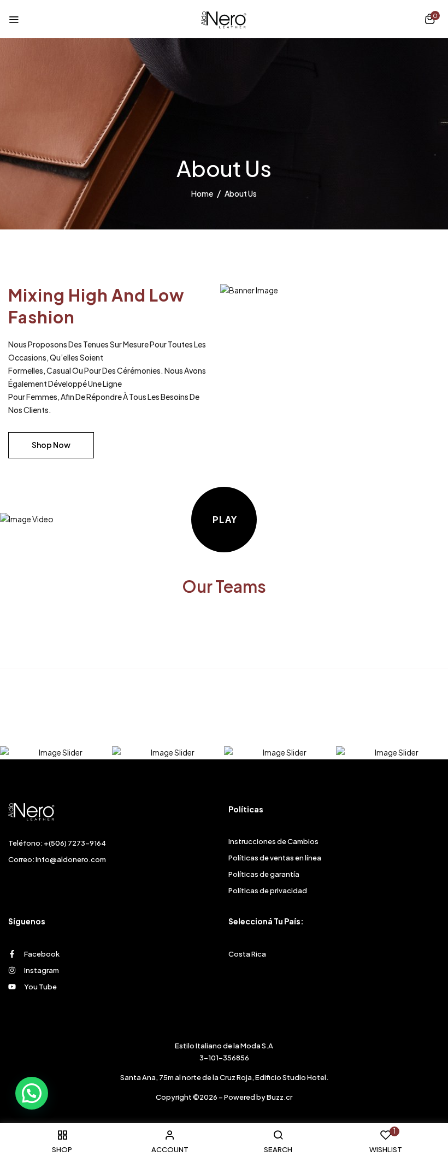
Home (202, 193)
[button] (429, 20)
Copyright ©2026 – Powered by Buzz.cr (224, 1097)
